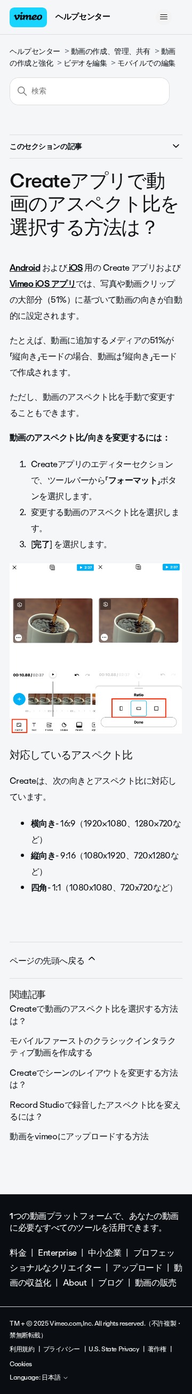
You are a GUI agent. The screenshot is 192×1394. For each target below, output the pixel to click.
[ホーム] (28, 17)
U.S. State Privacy (114, 1349)
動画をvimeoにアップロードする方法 (79, 1136)
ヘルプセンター (82, 16)
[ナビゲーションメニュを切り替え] (163, 17)
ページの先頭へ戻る (48, 961)
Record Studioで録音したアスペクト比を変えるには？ (95, 1111)
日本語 (52, 1378)
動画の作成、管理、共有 (110, 51)
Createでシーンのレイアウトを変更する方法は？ (94, 1079)
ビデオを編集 (85, 63)
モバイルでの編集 (146, 63)
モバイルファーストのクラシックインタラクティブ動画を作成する (93, 1047)
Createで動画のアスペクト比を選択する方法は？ (94, 1015)
